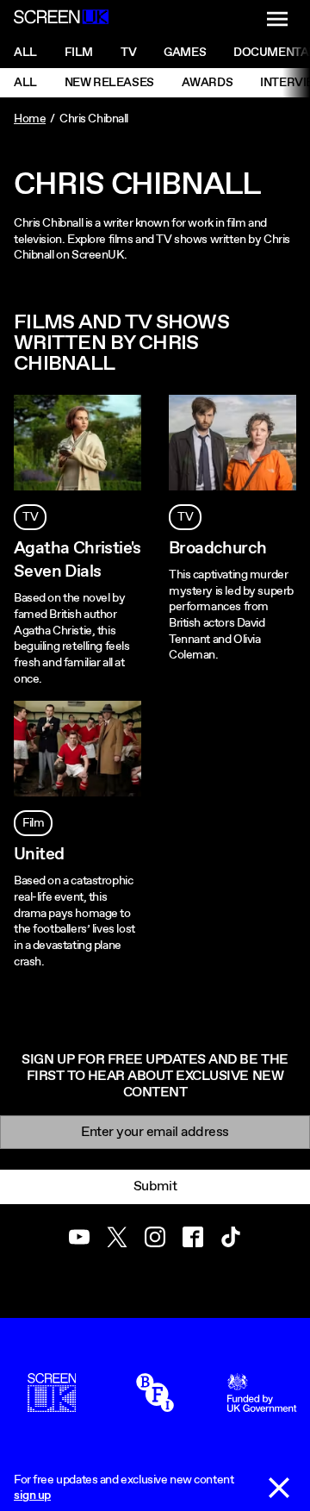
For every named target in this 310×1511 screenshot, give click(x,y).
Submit (155, 1186)
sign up (32, 1495)
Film (79, 52)
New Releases (109, 83)
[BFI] (155, 1404)
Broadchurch (217, 548)
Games (185, 52)
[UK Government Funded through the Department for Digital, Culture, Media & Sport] (261, 1404)
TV (30, 517)
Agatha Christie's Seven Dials (77, 560)
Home (30, 119)
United (39, 854)
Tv (128, 52)
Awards (207, 83)
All (25, 52)
